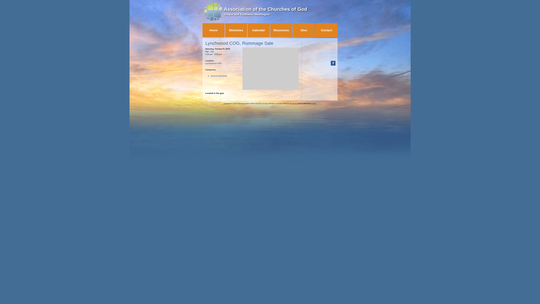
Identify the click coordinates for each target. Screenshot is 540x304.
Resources (281, 30)
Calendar (258, 30)
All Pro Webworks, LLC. (307, 104)
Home (213, 30)
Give (304, 30)
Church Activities (219, 76)
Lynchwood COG (213, 63)
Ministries (236, 30)
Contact (326, 30)
